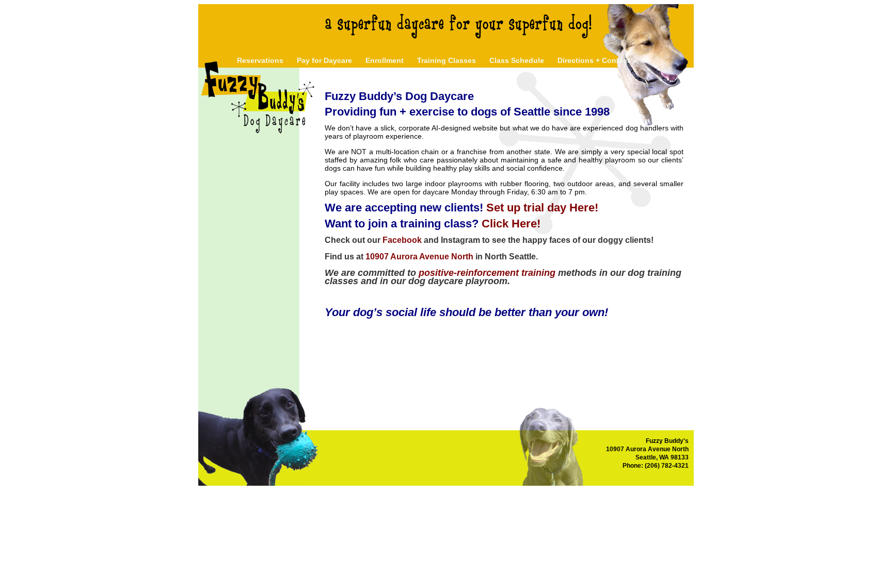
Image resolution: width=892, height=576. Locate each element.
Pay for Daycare (324, 60)
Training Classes (446, 60)
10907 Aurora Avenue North (419, 256)
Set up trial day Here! (542, 207)
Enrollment (384, 60)
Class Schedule (516, 60)
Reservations (260, 60)
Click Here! (511, 223)
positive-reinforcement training (487, 273)
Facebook (402, 240)
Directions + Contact (594, 60)
